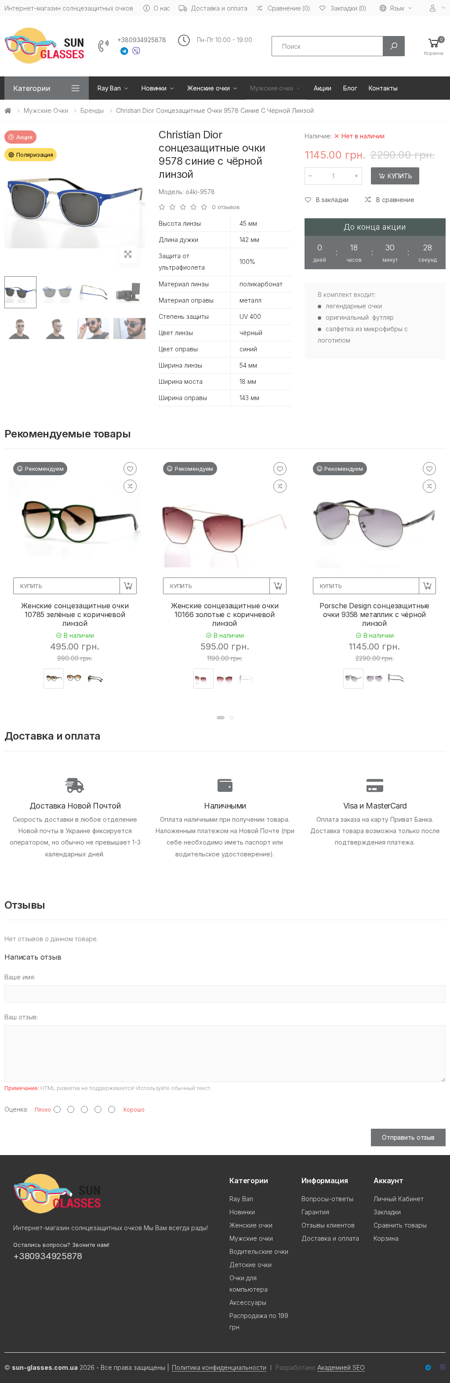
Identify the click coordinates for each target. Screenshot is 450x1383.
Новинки (154, 88)
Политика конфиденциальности (219, 1367)
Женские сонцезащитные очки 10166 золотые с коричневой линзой (225, 614)
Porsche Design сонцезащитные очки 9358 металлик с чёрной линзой (374, 614)
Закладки (387, 1212)
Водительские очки (258, 1251)
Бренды (92, 110)
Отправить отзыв (408, 1137)
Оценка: (16, 1109)
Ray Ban (109, 88)
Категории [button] (31, 88)
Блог (350, 88)
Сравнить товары (400, 1225)
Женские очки (208, 88)
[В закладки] (130, 468)
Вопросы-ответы (327, 1198)
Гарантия (315, 1212)
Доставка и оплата (219, 8)
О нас (161, 8)
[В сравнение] (130, 486)
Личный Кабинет (399, 1198)
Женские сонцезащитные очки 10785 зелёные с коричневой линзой (75, 614)
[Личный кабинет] (438, 8)
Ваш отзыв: (21, 1017)
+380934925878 (141, 39)
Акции (322, 88)
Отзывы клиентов (328, 1225)
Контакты (383, 88)
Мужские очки (271, 88)
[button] (433, 46)
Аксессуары (247, 1302)
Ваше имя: (19, 977)
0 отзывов (226, 207)
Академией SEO (341, 1367)
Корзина (386, 1238)
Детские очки (250, 1264)
